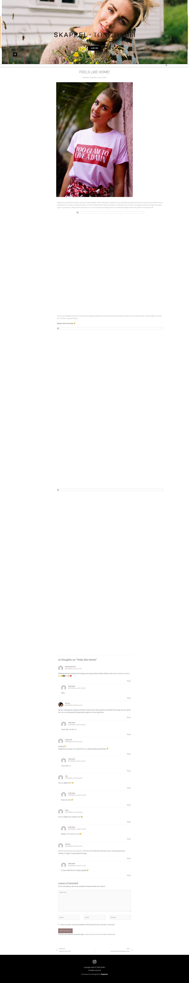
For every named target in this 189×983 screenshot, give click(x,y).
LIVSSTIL (104, 77)
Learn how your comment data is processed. (100, 934)
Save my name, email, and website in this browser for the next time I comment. (88, 924)
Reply (129, 681)
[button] (166, 65)
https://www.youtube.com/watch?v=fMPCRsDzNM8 (76, 851)
